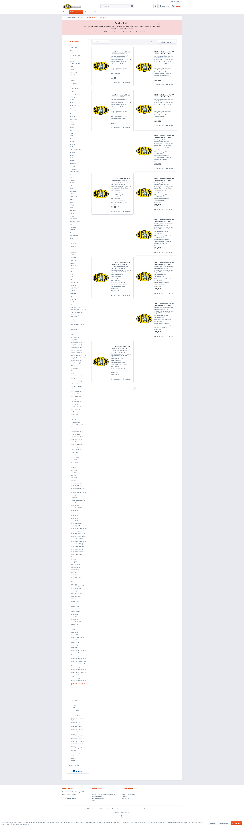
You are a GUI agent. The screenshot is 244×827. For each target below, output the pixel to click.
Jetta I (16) (73, 455)
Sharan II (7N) (74, 627)
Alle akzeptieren (223, 823)
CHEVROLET (73, 91)
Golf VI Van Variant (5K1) (77, 436)
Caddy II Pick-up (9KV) (76, 347)
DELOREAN (73, 119)
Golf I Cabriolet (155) (76, 381)
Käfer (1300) (74, 470)
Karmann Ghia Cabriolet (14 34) (78, 489)
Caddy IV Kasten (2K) (76, 360)
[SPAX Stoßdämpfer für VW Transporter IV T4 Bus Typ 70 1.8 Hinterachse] (101, 66)
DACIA (72, 103)
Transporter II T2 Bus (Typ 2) (78, 661)
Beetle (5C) (74, 329)
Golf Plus (73, 412)
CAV (71, 86)
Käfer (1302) (74, 473)
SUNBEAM (73, 285)
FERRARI (72, 127)
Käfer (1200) (74, 467)
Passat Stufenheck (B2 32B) (78, 536)
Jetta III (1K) (74, 460)
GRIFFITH (72, 152)
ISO (71, 174)
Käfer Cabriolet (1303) (77, 485)
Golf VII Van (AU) (75, 447)
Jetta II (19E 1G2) (75, 457)
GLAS (71, 147)
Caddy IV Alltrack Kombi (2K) (78, 358)
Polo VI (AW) (74, 604)
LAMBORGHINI (74, 191)
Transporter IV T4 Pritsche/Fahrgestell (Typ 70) (78, 723)
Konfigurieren (236, 823)
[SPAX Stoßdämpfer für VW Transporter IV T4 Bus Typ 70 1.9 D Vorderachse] (144, 276)
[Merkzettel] (155, 6)
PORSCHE (73, 257)
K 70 (72, 465)
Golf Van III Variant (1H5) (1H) (77, 425)
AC (70, 44)
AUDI (71, 58)
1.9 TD (73, 692)
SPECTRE (72, 280)
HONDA (72, 158)
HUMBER (72, 161)
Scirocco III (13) (75, 619)
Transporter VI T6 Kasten (77, 741)
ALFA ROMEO (74, 47)
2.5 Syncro (74, 705)
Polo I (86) (73, 559)
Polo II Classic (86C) (76, 564)
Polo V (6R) (73, 598)
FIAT (71, 130)
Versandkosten (117, 809)
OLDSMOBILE (74, 235)
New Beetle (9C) (75, 497)
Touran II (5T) (74, 647)
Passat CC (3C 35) (75, 526)
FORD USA (73, 136)
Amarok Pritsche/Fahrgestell (78, 324)
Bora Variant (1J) (75, 337)
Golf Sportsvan (75, 417)
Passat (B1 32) (74, 503)
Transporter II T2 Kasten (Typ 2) (79, 664)
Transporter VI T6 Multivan (78, 743)
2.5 (72, 703)
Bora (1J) (73, 334)
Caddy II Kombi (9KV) (76, 345)
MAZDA (72, 216)
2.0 (72, 695)
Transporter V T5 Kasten (77, 729)
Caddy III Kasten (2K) (76, 350)
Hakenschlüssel (74, 765)
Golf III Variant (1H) (76, 396)
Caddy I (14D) (74, 340)
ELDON (72, 125)
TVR (71, 296)
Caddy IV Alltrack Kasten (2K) (78, 355)
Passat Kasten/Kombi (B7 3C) (79, 528)
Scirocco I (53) (74, 614)
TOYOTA (72, 291)
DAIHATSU (73, 111)
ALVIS (71, 53)
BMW (71, 67)
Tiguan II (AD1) (75, 635)
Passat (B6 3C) (74, 515)
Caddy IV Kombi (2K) (76, 363)
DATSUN (72, 116)
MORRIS (72, 230)
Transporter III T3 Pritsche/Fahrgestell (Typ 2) (78, 679)
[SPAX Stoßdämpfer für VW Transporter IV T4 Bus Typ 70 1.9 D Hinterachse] (144, 192)
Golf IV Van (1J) (75, 404)
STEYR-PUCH (74, 282)
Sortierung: (152, 42)
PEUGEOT (73, 246)
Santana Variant (75, 611)
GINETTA (72, 144)
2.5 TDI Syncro (75, 710)
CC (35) (73, 365)
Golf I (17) (73, 378)
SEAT (71, 274)
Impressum (125, 799)
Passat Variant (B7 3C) (77, 551)
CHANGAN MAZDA (75, 89)
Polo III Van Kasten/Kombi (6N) (78, 580)
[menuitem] (117, 6)
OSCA (71, 241)
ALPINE (72, 50)
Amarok (73, 322)
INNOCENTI (73, 169)
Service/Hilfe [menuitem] (176, 1)
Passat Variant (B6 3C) (77, 549)
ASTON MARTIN (75, 55)
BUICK (72, 78)
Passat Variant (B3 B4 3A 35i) (78, 541)
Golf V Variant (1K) (76, 422)
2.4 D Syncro (75, 700)
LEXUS (72, 199)
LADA (71, 188)
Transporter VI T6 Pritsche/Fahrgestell (76, 747)
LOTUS (72, 205)
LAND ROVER (74, 197)
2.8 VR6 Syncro (76, 715)
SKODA (72, 277)
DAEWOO (73, 105)
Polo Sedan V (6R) (75, 596)
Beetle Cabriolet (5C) (76, 332)
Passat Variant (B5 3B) (77, 544)
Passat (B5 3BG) (75, 513)
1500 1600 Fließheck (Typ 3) (78, 310)
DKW (71, 122)
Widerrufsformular (98, 799)
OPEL (71, 238)
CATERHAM (73, 83)
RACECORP (73, 260)
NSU (71, 233)
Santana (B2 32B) (75, 609)
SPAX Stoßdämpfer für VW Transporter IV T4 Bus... (120, 53)
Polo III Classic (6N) (76, 577)
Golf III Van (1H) (75, 394)
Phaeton (73, 557)
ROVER (72, 268)
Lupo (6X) (73, 495)
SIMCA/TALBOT (74, 288)
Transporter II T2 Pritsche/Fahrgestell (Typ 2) (78, 668)
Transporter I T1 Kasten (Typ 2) (78, 653)
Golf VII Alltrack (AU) (76, 444)
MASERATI (73, 210)
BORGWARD (73, 72)
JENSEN (72, 183)
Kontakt (94, 792)
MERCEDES (73, 219)
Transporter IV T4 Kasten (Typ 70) (77, 719)
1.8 (72, 687)
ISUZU (71, 177)
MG (71, 224)
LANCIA (72, 194)
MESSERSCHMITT (75, 221)
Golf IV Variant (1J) (75, 409)
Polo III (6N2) (74, 575)
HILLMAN (72, 155)
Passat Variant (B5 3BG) (77, 546)
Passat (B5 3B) (74, 510)
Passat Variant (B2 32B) (77, 539)
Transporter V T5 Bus (76, 726)
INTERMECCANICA (75, 172)
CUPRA (72, 100)
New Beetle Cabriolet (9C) (78, 500)
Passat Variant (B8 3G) (77, 554)
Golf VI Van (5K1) (75, 434)
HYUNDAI (73, 163)
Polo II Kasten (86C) (76, 569)
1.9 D (73, 690)
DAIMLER (72, 114)
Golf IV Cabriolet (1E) (76, 401)
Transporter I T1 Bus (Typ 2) (78, 650)
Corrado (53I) (74, 368)
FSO (71, 138)
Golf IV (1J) (73, 399)
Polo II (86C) (74, 562)
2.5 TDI (73, 708)
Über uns (125, 792)
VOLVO (72, 302)
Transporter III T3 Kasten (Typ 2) (77, 675)
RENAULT (73, 266)
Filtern (97, 42)
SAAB (71, 271)
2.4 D (73, 697)
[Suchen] (132, 6)
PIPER (71, 249)
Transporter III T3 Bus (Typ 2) (79, 672)
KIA (71, 186)
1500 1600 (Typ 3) (75, 307)
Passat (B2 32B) (75, 505)
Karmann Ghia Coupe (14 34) (78, 492)
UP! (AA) (73, 755)
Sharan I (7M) (74, 624)
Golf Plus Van (74, 414)
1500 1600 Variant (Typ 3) (77, 312)
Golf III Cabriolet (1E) (76, 391)
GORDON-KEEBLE (75, 150)
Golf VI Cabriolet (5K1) (77, 431)
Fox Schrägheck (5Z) (76, 376)
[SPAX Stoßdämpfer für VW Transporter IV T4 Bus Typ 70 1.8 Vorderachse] (144, 109)
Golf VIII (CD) (74, 452)
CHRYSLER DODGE (75, 94)
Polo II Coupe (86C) (76, 567)
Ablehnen (212, 823)
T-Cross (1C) (74, 629)
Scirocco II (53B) (75, 617)
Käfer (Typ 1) (74, 480)
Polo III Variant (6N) (76, 588)
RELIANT (72, 263)
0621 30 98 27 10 (69, 799)
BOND (72, 69)
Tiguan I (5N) (74, 632)
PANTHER (73, 244)
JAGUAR (72, 180)
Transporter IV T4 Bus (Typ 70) (78, 684)
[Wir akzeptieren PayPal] (78, 771)
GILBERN (72, 141)
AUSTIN (72, 61)
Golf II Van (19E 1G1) (76, 386)
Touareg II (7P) (75, 642)
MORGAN (73, 227)
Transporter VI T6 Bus (77, 738)
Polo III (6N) (74, 572)
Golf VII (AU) (74, 442)
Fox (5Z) (73, 373)
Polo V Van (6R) (75, 601)
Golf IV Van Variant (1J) (77, 407)
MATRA (72, 213)
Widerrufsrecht (97, 796)
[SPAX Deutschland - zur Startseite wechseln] (72, 6)
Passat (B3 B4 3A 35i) (76, 508)
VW (71, 304)
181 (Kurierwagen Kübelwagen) (75, 315)
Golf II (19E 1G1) (75, 383)
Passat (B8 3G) (75, 521)
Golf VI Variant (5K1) (76, 439)
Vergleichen (116, 82)
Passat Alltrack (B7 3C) (77, 523)
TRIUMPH (73, 293)
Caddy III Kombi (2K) (76, 352)
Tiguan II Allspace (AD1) (77, 637)
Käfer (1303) (74, 475)
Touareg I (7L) (74, 640)
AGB (93, 801)
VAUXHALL (73, 299)
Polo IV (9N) (74, 591)
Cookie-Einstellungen (129, 794)
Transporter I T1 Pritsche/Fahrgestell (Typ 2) (78, 657)
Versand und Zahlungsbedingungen (103, 794)
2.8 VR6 (74, 713)
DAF (71, 108)
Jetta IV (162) (74, 462)
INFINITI (72, 166)
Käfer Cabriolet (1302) (77, 483)
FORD (71, 133)
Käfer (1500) (74, 478)
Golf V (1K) (73, 419)
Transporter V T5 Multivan (78, 732)
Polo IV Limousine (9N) (77, 593)
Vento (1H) (73, 758)
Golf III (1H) (74, 389)
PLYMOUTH (73, 252)
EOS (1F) (73, 370)
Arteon (72, 327)
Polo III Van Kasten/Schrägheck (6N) (77, 585)
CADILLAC (73, 80)
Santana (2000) (75, 606)
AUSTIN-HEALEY (75, 64)
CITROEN (72, 97)
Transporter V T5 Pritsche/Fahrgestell (76, 735)
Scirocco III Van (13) (76, 622)
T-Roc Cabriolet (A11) (76, 753)
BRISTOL (72, 75)
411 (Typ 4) (74, 319)
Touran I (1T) (74, 645)
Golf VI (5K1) (74, 429)
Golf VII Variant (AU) (76, 449)
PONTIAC (72, 255)
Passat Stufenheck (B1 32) (78, 533)
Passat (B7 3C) (74, 518)
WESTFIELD (73, 761)
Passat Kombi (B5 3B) (76, 531)
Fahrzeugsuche (74, 41)
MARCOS (72, 208)
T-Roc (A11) (74, 750)
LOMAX (72, 202)
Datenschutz (126, 796)
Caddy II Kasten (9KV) (76, 342)
